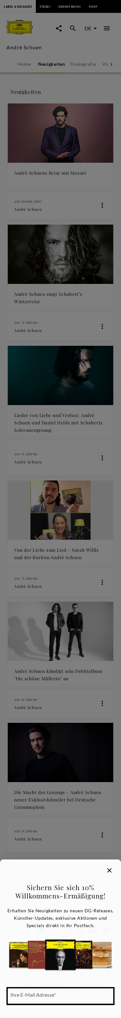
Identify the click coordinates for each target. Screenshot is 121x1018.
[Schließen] (109, 870)
